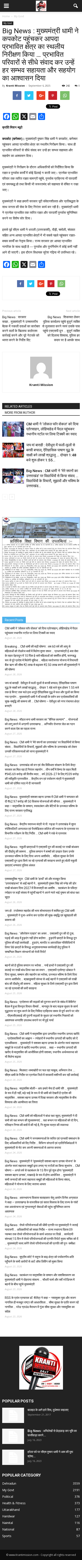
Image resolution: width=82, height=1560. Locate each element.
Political (7, 1496)
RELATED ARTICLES (18, 406)
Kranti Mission (15, 85)
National (8, 1529)
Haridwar (8, 1516)
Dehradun (9, 1483)
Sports (6, 1536)
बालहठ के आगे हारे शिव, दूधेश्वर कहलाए (48, 1410)
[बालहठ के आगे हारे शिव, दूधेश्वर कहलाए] (13, 1415)
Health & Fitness (14, 1503)
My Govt (7, 23)
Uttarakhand (11, 1510)
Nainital (7, 1523)
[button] (76, 6)
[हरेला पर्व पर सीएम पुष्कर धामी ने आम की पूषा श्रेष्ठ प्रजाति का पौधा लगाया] (13, 1457)
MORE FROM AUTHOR (20, 412)
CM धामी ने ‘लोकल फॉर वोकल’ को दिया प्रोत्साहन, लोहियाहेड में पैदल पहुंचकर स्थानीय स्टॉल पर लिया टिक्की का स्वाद (52, 429)
